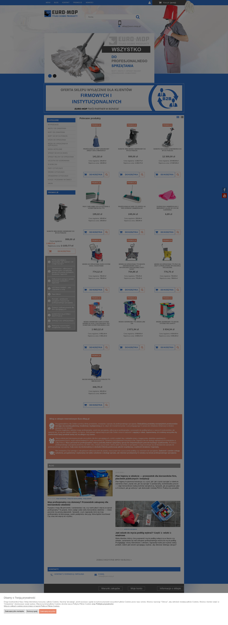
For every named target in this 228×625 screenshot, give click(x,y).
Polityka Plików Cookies (82, 604)
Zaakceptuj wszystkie (47, 611)
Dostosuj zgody (32, 611)
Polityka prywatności (104, 604)
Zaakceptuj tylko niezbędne (14, 611)
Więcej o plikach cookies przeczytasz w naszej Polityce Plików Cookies (31, 606)
